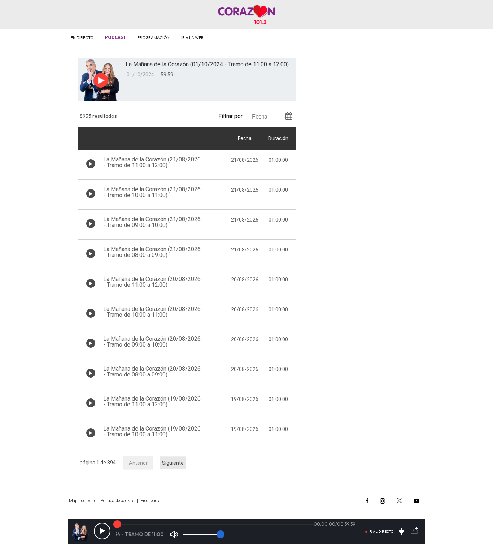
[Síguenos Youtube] (416, 501)
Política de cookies (118, 500)
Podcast (115, 37)
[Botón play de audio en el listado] (90, 163)
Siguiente (173, 463)
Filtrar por (230, 116)
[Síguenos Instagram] (382, 501)
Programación (154, 37)
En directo (82, 37)
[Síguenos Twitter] (399, 501)
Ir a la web (192, 37)
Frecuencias (151, 500)
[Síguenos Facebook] (367, 501)
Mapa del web (82, 500)
